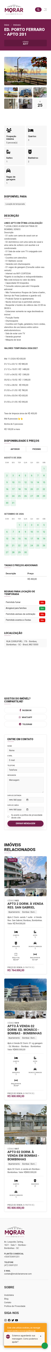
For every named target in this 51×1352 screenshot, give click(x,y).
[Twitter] (13, 1320)
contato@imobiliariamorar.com (18, 1274)
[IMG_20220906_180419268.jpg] (25, 104)
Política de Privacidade (14, 1306)
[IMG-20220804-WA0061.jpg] (40, 92)
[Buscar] (38, 9)
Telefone (11, 765)
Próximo (36, 449)
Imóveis (17, 25)
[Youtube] (16, 1320)
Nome (9, 746)
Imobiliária (9, 1295)
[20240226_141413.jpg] (11, 104)
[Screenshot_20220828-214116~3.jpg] (25, 92)
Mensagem (11, 775)
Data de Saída (13, 805)
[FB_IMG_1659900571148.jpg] (11, 92)
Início (6, 25)
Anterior (15, 449)
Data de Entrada (14, 795)
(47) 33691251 (11, 1265)
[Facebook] (9, 1320)
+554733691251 (11, 1256)
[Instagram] (5, 1320)
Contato (7, 1302)
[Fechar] (40, 1336)
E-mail (9, 756)
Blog (6, 1299)
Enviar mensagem (25, 823)
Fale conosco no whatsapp (45, 1346)
